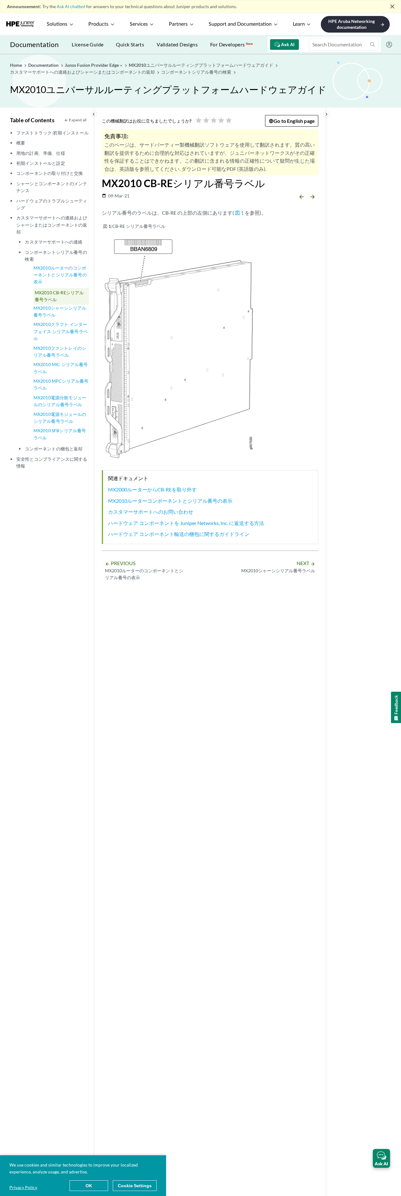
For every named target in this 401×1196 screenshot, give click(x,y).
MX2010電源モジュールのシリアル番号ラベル (60, 418)
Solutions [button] (57, 24)
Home (16, 65)
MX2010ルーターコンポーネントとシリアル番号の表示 (170, 501)
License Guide (87, 44)
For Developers (231, 44)
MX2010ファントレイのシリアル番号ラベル (60, 351)
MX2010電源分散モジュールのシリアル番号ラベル (60, 401)
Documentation (34, 44)
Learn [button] (299, 24)
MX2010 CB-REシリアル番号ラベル (59, 296)
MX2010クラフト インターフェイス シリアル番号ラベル (61, 331)
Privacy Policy (23, 1187)
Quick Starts (130, 44)
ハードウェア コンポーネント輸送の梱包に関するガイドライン (178, 534)
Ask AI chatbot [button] (71, 6)
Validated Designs (177, 44)
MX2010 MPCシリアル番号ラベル (61, 384)
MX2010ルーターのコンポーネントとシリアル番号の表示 (60, 275)
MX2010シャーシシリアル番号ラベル (60, 311)
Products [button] (98, 24)
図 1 (239, 213)
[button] (381, 1158)
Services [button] (139, 24)
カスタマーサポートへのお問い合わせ (150, 512)
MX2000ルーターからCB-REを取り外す (152, 489)
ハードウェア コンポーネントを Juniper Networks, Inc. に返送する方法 (186, 523)
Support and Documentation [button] (240, 24)
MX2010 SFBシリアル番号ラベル (60, 434)
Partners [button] (178, 24)
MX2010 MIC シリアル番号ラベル (61, 368)
